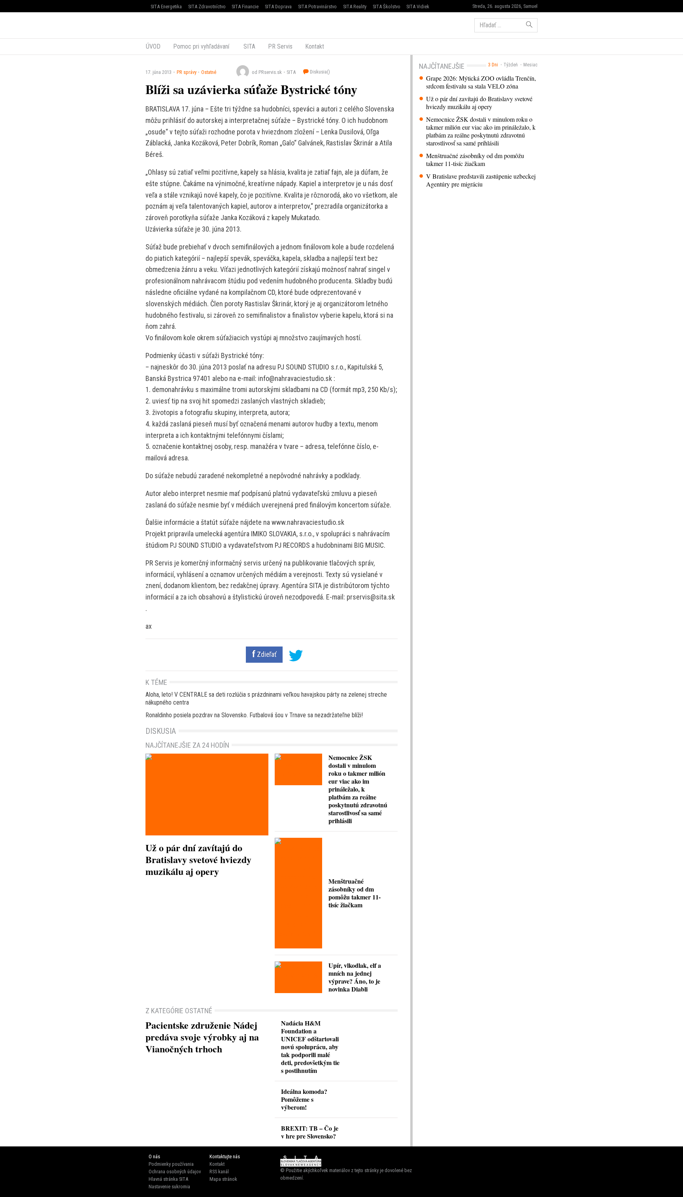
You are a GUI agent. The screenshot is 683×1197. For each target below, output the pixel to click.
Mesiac (530, 65)
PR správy (186, 72)
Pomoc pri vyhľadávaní (201, 46)
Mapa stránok (223, 1179)
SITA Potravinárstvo (317, 6)
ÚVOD (153, 46)
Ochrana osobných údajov (175, 1171)
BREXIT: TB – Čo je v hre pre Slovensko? (309, 1131)
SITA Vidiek (417, 6)
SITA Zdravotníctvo (207, 6)
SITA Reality (354, 6)
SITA (248, 46)
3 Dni (493, 65)
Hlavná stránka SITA (168, 1179)
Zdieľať (266, 654)
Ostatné (208, 72)
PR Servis (280, 46)
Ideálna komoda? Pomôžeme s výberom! (304, 1099)
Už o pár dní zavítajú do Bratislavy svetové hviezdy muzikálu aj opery (479, 103)
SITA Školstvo (386, 6)
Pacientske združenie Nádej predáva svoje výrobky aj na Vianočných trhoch (202, 1037)
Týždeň (511, 65)
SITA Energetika (166, 6)
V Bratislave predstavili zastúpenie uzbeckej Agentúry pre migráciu (481, 180)
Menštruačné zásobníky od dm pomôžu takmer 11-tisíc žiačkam (475, 160)
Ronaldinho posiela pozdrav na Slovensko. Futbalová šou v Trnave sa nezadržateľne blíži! (254, 715)
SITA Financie (245, 6)
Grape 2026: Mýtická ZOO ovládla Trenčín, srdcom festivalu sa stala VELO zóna (481, 82)
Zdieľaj (169, 24)
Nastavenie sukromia (169, 1186)
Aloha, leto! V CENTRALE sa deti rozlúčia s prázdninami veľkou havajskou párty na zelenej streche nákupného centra (266, 698)
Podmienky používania (171, 1164)
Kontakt (314, 46)
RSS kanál (219, 1171)
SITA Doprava (278, 6)
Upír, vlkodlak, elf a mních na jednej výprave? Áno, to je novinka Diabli (354, 977)
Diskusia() (319, 72)
